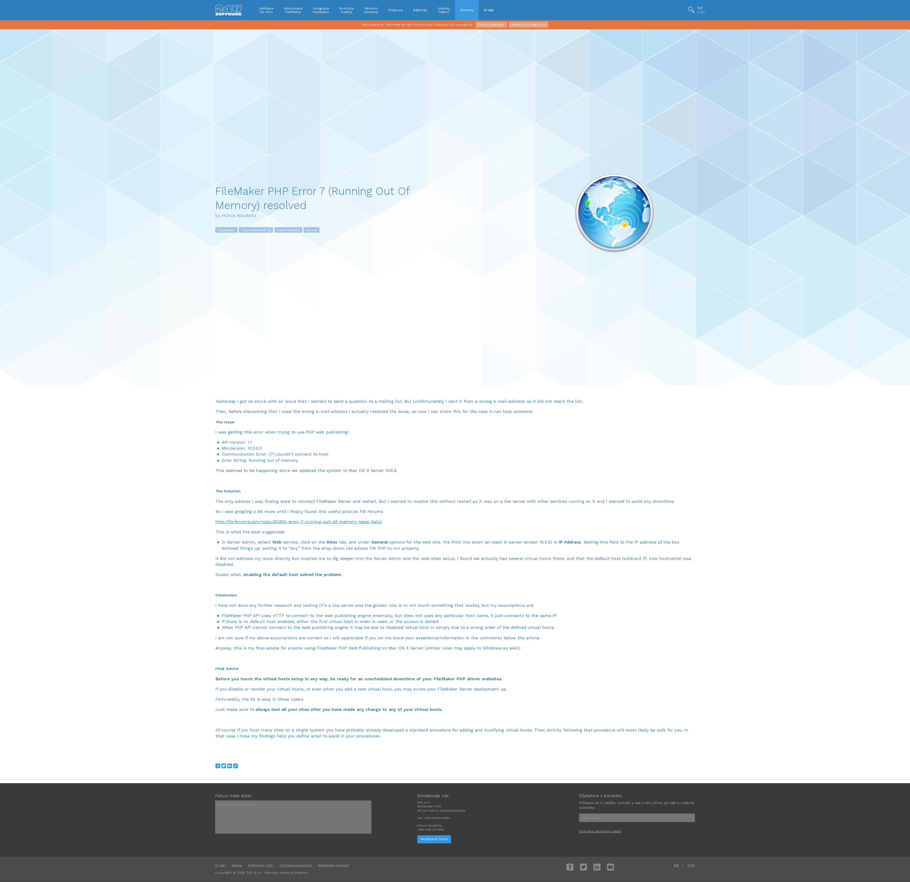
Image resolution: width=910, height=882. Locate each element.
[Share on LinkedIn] (229, 765)
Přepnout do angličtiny (528, 24)
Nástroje (420, 10)
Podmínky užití (260, 865)
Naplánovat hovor (434, 839)
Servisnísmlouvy (371, 10)
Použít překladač (491, 24)
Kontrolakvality (346, 10)
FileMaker (226, 230)
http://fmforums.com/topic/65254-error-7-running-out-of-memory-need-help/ (298, 521)
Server (311, 230)
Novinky (467, 10)
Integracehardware (321, 10)
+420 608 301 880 (430, 829)
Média (236, 865)
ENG (701, 12)
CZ (699, 7)
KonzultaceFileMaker (293, 10)
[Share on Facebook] (217, 765)
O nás (489, 10)
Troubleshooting (256, 230)
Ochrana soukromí (295, 865)
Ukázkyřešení (443, 10)
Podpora (395, 10)
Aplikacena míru (266, 10)
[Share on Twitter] (223, 765)
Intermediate (288, 230)
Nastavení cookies (333, 865)
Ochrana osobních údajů (600, 831)
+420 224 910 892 (437, 818)
